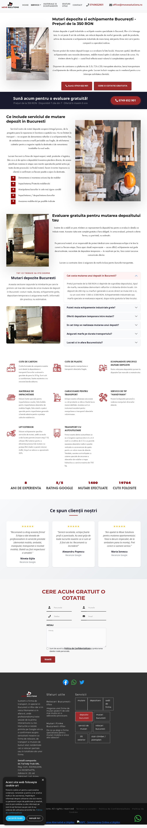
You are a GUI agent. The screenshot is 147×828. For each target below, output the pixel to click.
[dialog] (24, 801)
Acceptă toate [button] (15, 818)
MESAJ (50, 625)
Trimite (48, 659)
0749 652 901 (127, 100)
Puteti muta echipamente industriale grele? (91, 307)
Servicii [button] (35, 5)
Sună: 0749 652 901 (77, 86)
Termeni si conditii (86, 809)
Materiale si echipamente (50, 4)
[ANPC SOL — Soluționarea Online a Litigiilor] (98, 822)
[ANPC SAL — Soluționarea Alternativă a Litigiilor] (51, 822)
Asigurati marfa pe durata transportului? (89, 333)
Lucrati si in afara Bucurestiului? (85, 342)
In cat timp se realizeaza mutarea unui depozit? (93, 325)
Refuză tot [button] (34, 818)
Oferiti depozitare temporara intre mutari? (90, 316)
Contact (77, 5)
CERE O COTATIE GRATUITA (112, 86)
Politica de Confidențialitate (77, 648)
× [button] (43, 780)
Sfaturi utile (66, 4)
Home (25, 5)
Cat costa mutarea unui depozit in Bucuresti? (91, 275)
